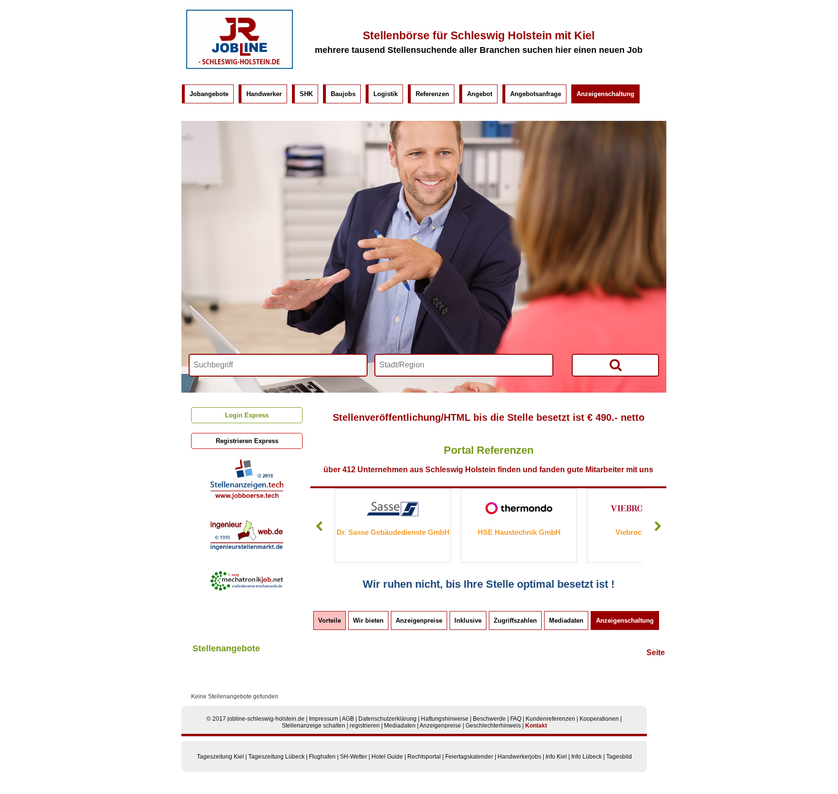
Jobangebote (209, 94)
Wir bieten (368, 620)
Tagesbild (619, 756)
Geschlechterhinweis (493, 725)
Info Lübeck (586, 756)
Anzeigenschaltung (605, 94)
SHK (306, 94)
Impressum (323, 718)
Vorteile (329, 620)
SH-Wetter (353, 756)
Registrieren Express (247, 441)
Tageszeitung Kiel (220, 756)
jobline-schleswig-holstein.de (266, 718)
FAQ (515, 718)
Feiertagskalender (469, 756)
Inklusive (468, 620)
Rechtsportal (424, 756)
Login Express (247, 415)
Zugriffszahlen (515, 620)
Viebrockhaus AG (545, 532)
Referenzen (432, 94)
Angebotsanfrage (535, 94)
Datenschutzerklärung (387, 718)
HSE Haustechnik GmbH (419, 532)
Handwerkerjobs (519, 756)
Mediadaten (566, 620)
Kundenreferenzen (550, 718)
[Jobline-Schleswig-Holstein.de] (239, 67)
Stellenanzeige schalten (313, 725)
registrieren (365, 725)
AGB (348, 718)
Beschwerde (489, 718)
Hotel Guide (387, 756)
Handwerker (264, 94)
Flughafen (322, 756)
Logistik (385, 94)
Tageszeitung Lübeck (276, 756)
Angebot (479, 94)
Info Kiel (556, 756)
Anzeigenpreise (419, 620)
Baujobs (343, 94)
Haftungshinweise (444, 718)
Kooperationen (599, 718)
